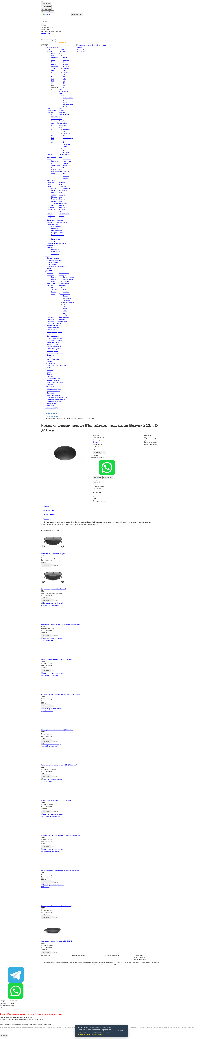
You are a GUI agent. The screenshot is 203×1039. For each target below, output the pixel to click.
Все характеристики (100, 501)
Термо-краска (52, 403)
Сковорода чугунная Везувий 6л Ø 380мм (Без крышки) (60, 624)
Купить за (4, 1035)
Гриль (49, 372)
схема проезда (46, 33)
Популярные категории (111, 955)
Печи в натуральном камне (63, 91)
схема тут (62, 42)
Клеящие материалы (54, 332)
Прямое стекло (56, 230)
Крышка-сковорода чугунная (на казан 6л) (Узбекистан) (60, 694)
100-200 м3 (52, 81)
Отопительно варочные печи (63, 51)
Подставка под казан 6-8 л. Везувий (53, 589)
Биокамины (51, 247)
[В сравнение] (57, 565)
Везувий (54, 277)
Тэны (49, 268)
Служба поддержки (78, 955)
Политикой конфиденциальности (89, 1034)
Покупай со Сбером (99, 45)
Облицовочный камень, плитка (64, 216)
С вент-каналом (66, 290)
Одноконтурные (68, 277)
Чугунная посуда (53, 380)
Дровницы (50, 393)
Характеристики (48, 510)
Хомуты (54, 289)
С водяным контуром (54, 64)
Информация (46, 955)
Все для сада (50, 363)
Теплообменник (68, 302)
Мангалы (50, 376)
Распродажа (49, 405)
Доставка (46, 519)
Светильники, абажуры (55, 401)
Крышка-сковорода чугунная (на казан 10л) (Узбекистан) (60, 835)
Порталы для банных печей (51, 216)
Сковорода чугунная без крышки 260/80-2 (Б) (57, 941)
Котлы (47, 256)
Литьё (59, 323)
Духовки (50, 361)
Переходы (66, 281)
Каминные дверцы (53, 342)
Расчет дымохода (51, 408)
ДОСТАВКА (80, 49)
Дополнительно (64, 294)
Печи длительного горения (51, 110)
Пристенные (55, 239)
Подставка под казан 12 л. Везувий (53, 554)
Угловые (54, 241)
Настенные (67, 159)
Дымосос (66, 296)
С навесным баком (66, 144)
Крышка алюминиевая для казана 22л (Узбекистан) (59, 765)
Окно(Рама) (63, 186)
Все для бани (50, 180)
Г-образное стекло (57, 233)
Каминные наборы (53, 391)
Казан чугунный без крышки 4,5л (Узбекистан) (57, 730)
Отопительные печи (52, 47)
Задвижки (50, 355)
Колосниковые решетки (55, 353)
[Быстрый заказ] (104, 452)
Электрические (52, 264)
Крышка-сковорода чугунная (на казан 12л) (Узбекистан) (60, 870)
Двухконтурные (68, 279)
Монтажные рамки (53, 359)
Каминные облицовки (54, 237)
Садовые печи (52, 374)
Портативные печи (53, 378)
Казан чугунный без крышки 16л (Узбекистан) (57, 800)
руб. (46, 9)
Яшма (53, 205)
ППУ (52, 287)
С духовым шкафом (66, 58)
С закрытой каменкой (66, 150)
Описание (46, 506)
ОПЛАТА (79, 47)
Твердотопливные (53, 258)
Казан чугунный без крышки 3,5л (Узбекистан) (57, 659)
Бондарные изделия (54, 389)
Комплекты (55, 161)
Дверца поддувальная (54, 346)
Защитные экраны (53, 395)
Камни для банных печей (50, 184)
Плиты (49, 357)
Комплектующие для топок (56, 243)
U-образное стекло (57, 235)
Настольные (55, 252)
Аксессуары (55, 254)
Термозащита (62, 321)
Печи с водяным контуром (62, 110)
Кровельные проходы (54, 325)
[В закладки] (55, 565)
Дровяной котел (52, 262)
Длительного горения (54, 260)
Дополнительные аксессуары (57, 397)
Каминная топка (52, 224)
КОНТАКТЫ (80, 51)
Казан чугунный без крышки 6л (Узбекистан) (56, 906)
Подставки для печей (54, 340)
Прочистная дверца (54, 349)
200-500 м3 (64, 85)
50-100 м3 (52, 74)
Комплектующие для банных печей (64, 190)
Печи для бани (62, 123)
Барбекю (50, 370)
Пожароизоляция (53, 327)
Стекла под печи (53, 336)
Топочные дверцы (53, 344)
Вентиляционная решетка (56, 399)
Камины (60, 220)
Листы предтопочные (54, 338)
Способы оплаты (49, 514)
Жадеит (54, 197)
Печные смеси (52, 330)
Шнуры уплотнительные (55, 334)
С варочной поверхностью (56, 117)
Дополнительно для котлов (56, 266)
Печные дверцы (52, 351)
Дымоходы (49, 271)
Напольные (67, 161)
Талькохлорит (56, 203)
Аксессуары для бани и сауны (63, 209)
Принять (120, 1031)
